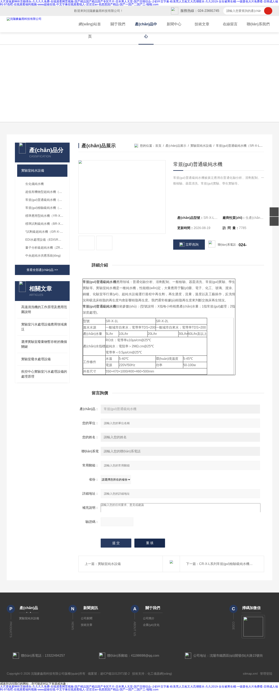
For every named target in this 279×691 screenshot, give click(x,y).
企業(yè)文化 (151, 624)
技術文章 (202, 24)
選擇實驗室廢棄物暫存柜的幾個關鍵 (44, 344)
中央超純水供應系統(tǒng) (43, 255)
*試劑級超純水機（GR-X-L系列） (46, 231)
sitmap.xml (250, 673)
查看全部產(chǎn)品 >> (42, 270)
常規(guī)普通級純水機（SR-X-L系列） (46, 199)
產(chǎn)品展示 (175, 145)
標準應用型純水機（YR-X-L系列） (46, 215)
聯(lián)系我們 (258, 24)
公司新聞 (86, 618)
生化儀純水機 (34, 184)
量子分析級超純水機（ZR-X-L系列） (46, 247)
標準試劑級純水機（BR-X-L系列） (46, 223)
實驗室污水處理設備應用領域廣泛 (44, 327)
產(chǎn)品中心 (146, 30)
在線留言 (230, 24)
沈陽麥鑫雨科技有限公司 (103, 10)
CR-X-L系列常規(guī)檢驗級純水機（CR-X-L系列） (236, 564)
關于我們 (117, 24)
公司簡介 (148, 618)
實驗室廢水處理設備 (36, 359)
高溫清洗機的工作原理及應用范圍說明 (44, 309)
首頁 (158, 145)
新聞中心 (174, 24)
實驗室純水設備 (32, 170)
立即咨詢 (192, 244)
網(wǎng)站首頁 (90, 30)
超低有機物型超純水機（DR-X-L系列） (46, 191)
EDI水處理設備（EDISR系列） (46, 239)
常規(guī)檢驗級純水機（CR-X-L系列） (46, 207)
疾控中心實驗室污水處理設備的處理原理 (44, 374)
